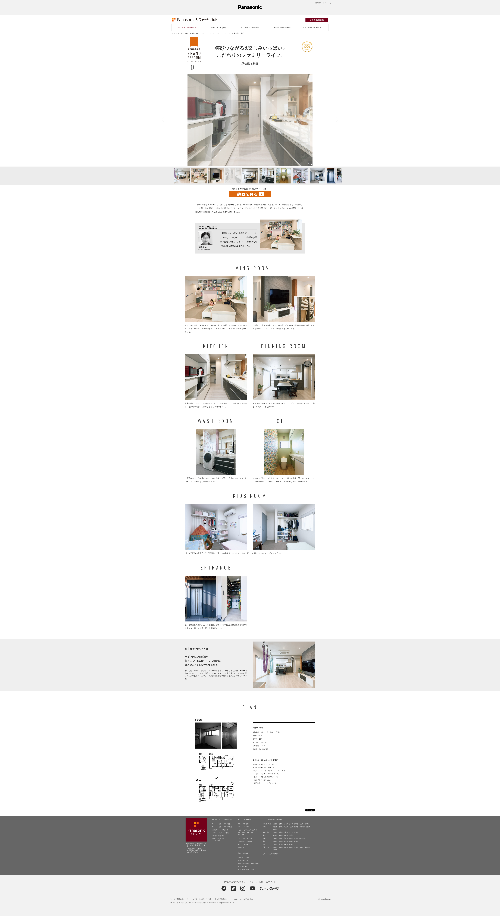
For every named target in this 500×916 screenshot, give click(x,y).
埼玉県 (286, 827)
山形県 (301, 824)
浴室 (239, 832)
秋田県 (286, 824)
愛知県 (286, 835)
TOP (173, 33)
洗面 (248, 832)
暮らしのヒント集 (243, 860)
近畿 (264, 838)
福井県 (291, 832)
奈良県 (296, 838)
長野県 (296, 832)
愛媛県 (286, 844)
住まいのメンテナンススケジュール (248, 863)
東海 (264, 835)
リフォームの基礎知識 (250, 27)
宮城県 (296, 824)
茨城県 (275, 827)
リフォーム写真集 (243, 844)
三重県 (291, 835)
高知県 (291, 844)
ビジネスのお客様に (218, 836)
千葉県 (291, 827)
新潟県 (275, 832)
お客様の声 (241, 847)
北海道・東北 (267, 824)
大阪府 (286, 838)
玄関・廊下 (241, 834)
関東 (264, 827)
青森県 (281, 824)
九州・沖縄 (266, 847)
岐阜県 (275, 835)
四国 (264, 844)
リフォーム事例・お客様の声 (187, 33)
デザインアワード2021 (223, 33)
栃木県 (275, 829)
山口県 (296, 841)
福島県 (307, 824)
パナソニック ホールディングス (242, 899)
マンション (246, 826)
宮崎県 (301, 847)
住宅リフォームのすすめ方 (220, 830)
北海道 (275, 824)
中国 (264, 841)
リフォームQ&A (242, 866)
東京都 (296, 827)
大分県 (296, 847)
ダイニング (247, 830)
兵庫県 (291, 838)
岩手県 (291, 824)
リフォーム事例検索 (243, 824)
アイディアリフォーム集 (245, 838)
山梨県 (308, 827)
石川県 (286, 832)
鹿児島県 (307, 847)
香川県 (281, 844)
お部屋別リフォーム (243, 857)
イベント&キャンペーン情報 (220, 833)
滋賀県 (275, 838)
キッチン (240, 830)
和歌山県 (302, 838)
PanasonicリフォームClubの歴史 (222, 827)
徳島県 (275, 844)
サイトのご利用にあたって (178, 899)
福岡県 (275, 847)
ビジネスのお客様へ (316, 20)
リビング (254, 830)
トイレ (243, 832)
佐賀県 (281, 847)
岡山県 (286, 841)
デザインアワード (206, 33)
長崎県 (286, 847)
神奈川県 (302, 827)
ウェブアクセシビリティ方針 (201, 899)
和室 (252, 832)
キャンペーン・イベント (313, 27)
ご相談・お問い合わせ (281, 27)
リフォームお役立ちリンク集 (246, 869)
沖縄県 (275, 849)
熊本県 (291, 847)
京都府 (281, 838)
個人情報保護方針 (221, 899)
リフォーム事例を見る (187, 27)
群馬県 (281, 827)
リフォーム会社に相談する (271, 854)
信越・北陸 (266, 832)
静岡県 (281, 835)
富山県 (281, 832)
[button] (165, 175)
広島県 (291, 841)
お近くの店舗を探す (218, 27)
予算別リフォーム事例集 (245, 841)
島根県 (281, 841)
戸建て (240, 826)
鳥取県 (275, 841)
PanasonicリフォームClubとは (221, 824)
